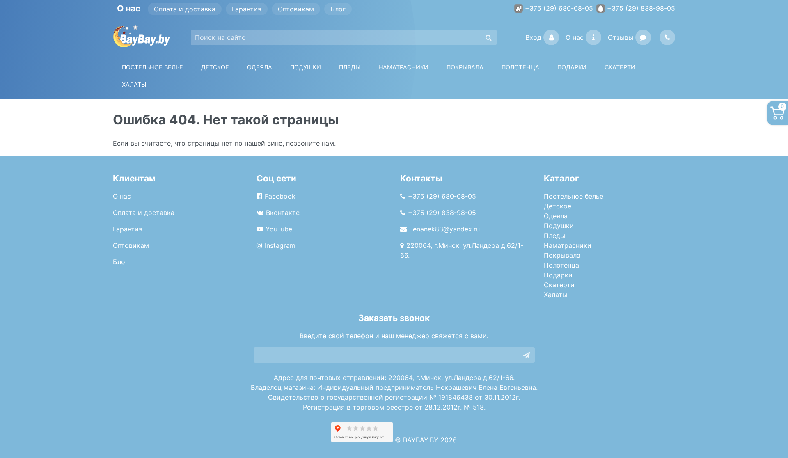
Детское (215, 67)
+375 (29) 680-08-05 (559, 8)
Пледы (554, 235)
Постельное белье (152, 67)
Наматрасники (567, 245)
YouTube (279, 229)
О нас (575, 37)
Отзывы (620, 37)
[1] (526, 355)
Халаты (134, 84)
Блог (338, 9)
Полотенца (520, 67)
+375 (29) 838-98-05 (641, 8)
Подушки (305, 67)
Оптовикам (296, 9)
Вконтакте (283, 212)
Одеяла (259, 67)
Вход (533, 37)
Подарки (558, 275)
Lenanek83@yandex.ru (444, 229)
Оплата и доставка (184, 9)
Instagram (280, 245)
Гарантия (246, 9)
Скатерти (559, 285)
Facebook (280, 196)
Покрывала (562, 255)
